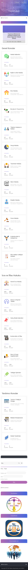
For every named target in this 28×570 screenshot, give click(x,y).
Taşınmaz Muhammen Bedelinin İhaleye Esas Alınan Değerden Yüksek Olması (14, 36)
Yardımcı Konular (10, 393)
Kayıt (5, 468)
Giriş (2, 468)
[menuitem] (24, 2)
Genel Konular (8, 48)
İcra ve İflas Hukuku (11, 275)
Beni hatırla (4, 479)
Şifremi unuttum (5, 487)
